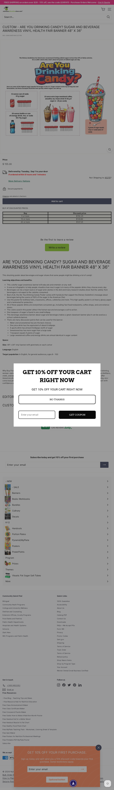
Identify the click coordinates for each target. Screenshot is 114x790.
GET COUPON (77, 414)
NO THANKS (57, 399)
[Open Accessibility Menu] (73, 783)
